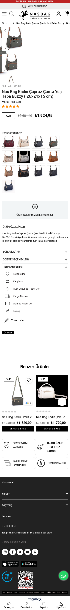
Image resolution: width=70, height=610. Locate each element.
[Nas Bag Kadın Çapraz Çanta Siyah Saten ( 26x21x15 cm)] (39, 171)
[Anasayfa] (6, 23)
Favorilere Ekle (28, 380)
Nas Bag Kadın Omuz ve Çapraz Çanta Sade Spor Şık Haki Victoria (18, 417)
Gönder (65, 542)
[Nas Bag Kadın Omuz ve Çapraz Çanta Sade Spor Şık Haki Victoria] (18, 391)
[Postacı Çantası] (13, 23)
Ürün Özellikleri (14, 226)
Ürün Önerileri (13, 267)
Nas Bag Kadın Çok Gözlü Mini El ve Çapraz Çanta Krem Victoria (52, 417)
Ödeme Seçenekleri (16, 259)
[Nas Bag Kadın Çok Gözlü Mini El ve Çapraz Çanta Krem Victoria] (52, 391)
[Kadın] (10, 23)
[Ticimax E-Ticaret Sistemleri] (35, 600)
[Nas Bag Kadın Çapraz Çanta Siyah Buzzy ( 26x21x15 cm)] (54, 171)
